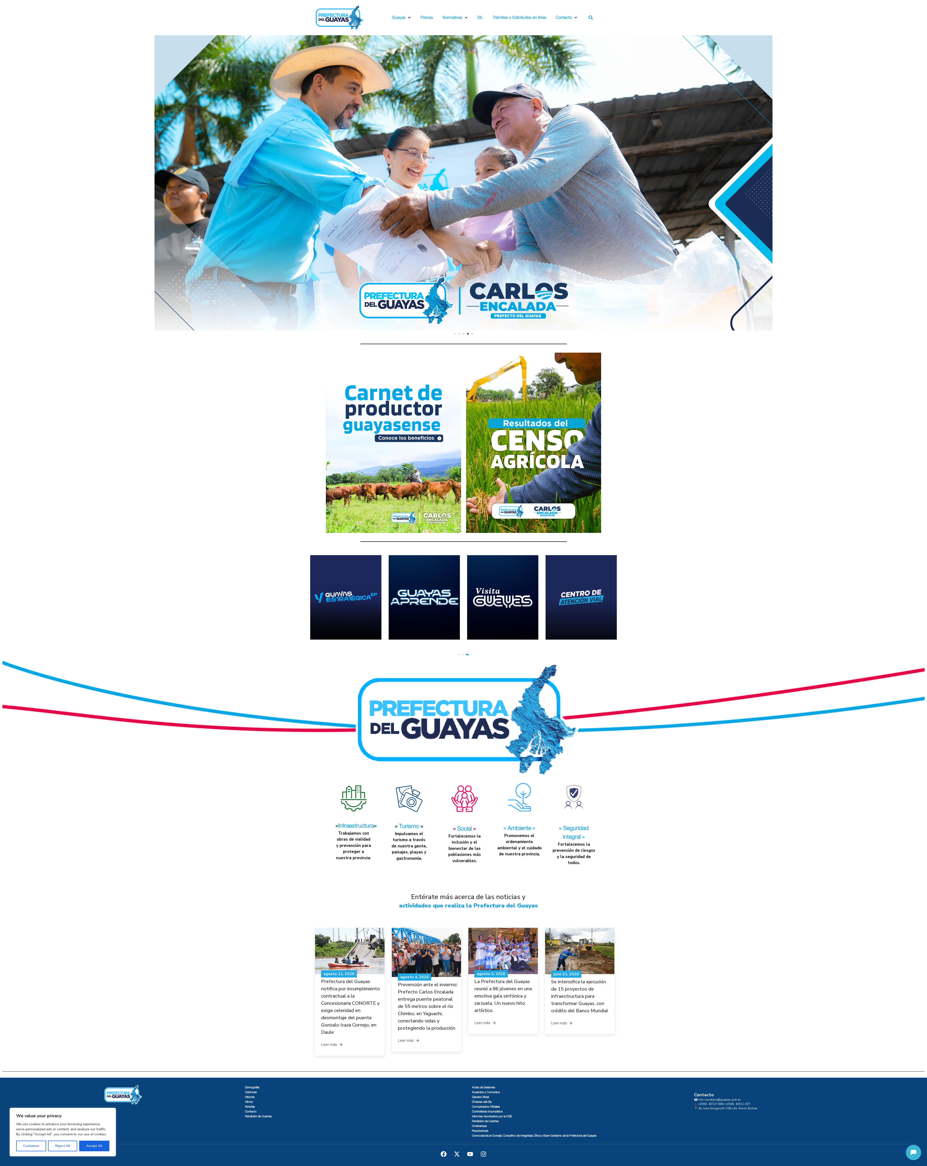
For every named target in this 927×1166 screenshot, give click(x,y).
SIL (480, 17)
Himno (249, 1101)
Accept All (94, 1146)
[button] (591, 18)
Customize (31, 1146)
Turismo (409, 826)
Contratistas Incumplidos (487, 1111)
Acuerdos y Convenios (486, 1092)
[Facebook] (444, 1154)
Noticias (250, 1106)
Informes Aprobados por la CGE (492, 1116)
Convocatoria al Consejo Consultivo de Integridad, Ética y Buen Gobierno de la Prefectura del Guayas (534, 1135)
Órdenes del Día (482, 1101)
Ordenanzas (479, 1125)
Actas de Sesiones (483, 1087)
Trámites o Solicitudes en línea (519, 17)
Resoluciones (480, 1130)
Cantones (251, 1092)
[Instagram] (484, 1154)
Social (464, 829)
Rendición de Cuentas (258, 1116)
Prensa (427, 17)
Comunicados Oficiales (486, 1106)
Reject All (62, 1146)
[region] (63, 1132)
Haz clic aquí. (486, 631)
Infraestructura (356, 826)
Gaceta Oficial (480, 1097)
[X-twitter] (457, 1154)
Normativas (452, 17)
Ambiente (519, 828)
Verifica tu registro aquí (416, 631)
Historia (249, 1097)
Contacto (564, 17)
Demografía (252, 1087)
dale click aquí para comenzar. (580, 625)
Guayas (399, 17)
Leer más (329, 1023)
